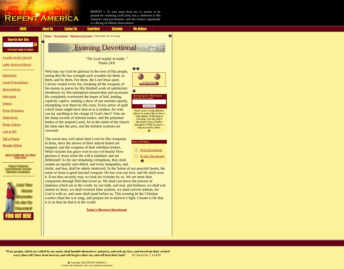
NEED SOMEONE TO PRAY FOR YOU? (20, 156)
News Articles (12, 89)
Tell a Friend (11, 139)
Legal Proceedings (15, 82)
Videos (7, 103)
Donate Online (12, 145)
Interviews (9, 96)
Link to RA (10, 131)
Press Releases (13, 110)
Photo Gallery (12, 124)
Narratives (10, 75)
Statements (10, 117)
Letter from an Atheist (17, 64)
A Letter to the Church (17, 57)
